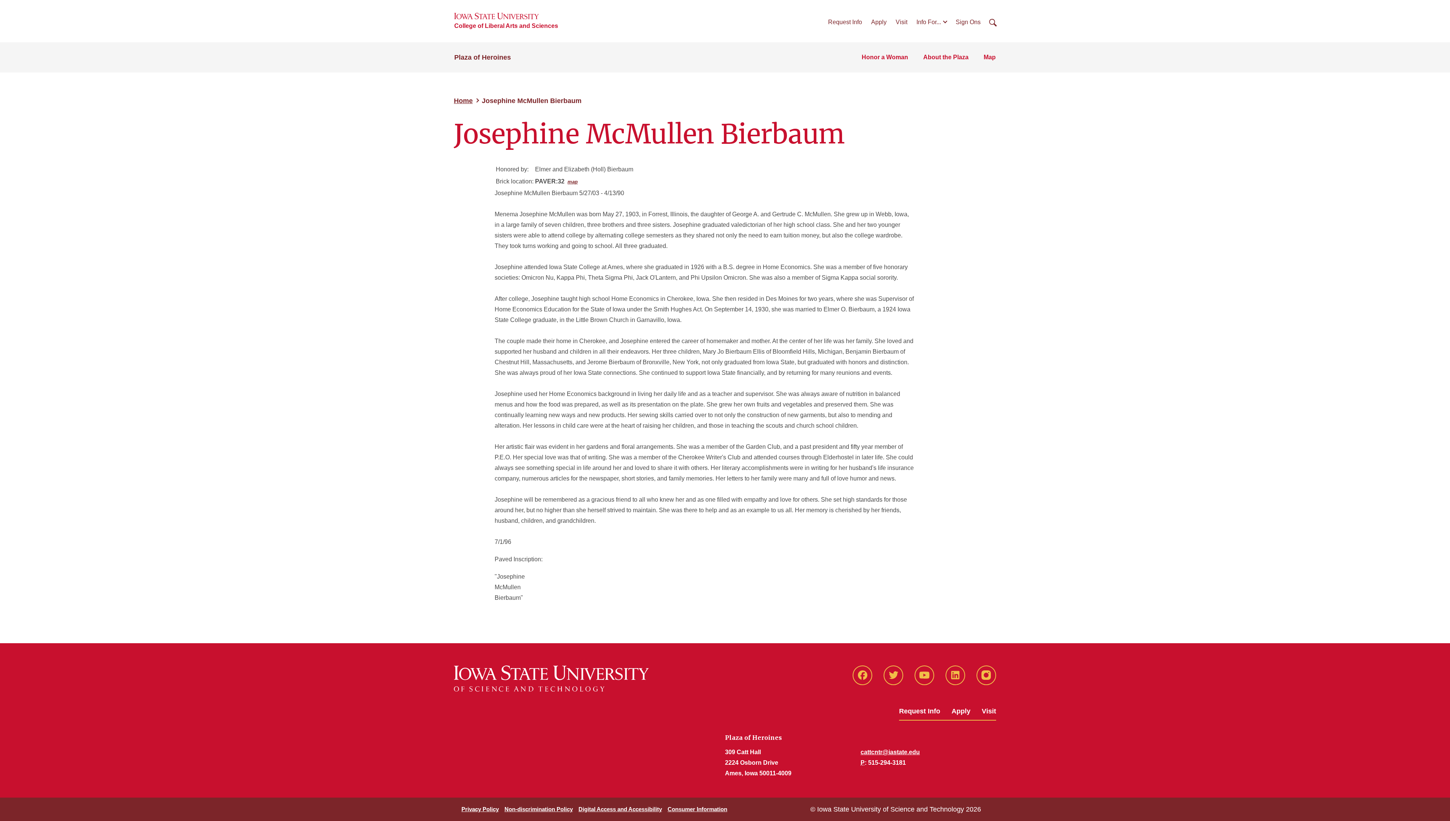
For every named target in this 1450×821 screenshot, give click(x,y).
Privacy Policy (480, 809)
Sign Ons (968, 22)
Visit (901, 22)
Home (463, 101)
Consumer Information (697, 809)
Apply (879, 22)
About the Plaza (946, 57)
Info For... (928, 22)
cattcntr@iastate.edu (890, 752)
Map (990, 57)
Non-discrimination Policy (538, 809)
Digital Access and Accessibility (620, 809)
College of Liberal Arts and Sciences (506, 26)
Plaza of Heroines (482, 57)
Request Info (845, 22)
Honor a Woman (885, 57)
